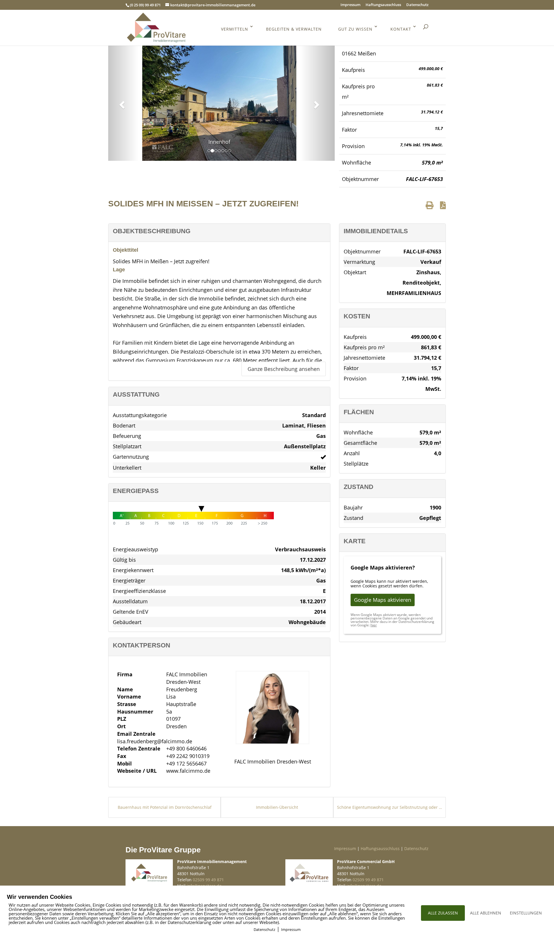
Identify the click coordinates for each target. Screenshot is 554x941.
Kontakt (400, 29)
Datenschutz (417, 5)
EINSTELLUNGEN (526, 913)
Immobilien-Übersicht (277, 807)
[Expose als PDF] (443, 205)
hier (373, 625)
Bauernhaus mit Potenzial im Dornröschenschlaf (165, 807)
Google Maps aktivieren (382, 599)
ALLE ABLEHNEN (485, 913)
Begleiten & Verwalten (294, 29)
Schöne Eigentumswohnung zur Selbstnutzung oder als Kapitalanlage (389, 807)
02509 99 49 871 (208, 879)
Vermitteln (234, 29)
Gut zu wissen (355, 29)
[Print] (429, 205)
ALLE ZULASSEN (443, 913)
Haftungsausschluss (383, 5)
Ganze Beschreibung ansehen (284, 368)
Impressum (350, 5)
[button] (121, 103)
